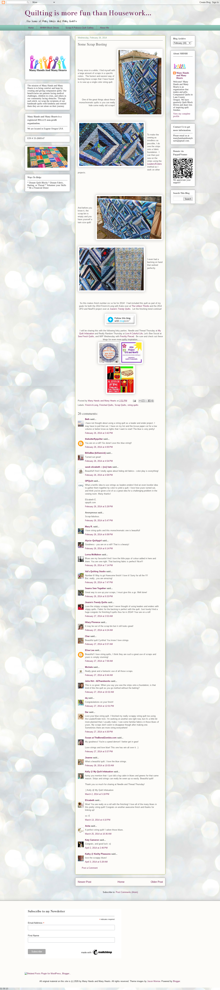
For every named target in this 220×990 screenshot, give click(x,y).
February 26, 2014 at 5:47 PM (99, 520)
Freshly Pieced (127, 336)
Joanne (88, 757)
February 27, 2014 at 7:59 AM (99, 661)
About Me (104, 28)
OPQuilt (89, 481)
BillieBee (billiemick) (95, 453)
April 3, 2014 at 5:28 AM (96, 862)
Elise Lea (89, 650)
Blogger (176, 981)
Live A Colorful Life (134, 333)
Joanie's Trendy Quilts (120, 309)
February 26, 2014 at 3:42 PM (99, 433)
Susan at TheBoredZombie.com (101, 737)
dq (86, 698)
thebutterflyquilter (94, 439)
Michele (89, 667)
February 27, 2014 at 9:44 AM (99, 675)
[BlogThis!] (143, 400)
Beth (87, 419)
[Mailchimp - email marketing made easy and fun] (97, 955)
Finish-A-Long (91, 405)
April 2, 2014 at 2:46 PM (96, 848)
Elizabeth (89, 800)
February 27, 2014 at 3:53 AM (99, 616)
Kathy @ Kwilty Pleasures (98, 854)
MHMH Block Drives (49, 28)
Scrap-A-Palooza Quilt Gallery (80, 28)
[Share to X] (146, 400)
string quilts (133, 405)
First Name (33, 935)
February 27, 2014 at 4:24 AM (99, 630)
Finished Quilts (106, 405)
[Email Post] (134, 401)
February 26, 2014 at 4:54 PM (99, 461)
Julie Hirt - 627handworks (97, 681)
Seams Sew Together (95, 588)
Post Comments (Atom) (127, 892)
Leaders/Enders (154, 164)
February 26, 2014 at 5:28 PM (99, 506)
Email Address (36, 922)
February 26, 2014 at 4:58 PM (99, 475)
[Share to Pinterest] (152, 400)
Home (31, 28)
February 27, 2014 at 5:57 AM (99, 644)
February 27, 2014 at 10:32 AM (99, 692)
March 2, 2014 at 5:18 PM (97, 794)
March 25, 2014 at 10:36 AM (98, 834)
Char (87, 636)
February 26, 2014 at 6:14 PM (99, 548)
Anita (87, 826)
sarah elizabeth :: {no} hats (98, 467)
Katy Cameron (92, 840)
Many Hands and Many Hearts (182, 75)
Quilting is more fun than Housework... (88, 13)
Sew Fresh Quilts (86, 336)
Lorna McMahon (93, 554)
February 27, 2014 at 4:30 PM (99, 732)
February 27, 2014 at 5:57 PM (99, 751)
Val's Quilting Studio (95, 571)
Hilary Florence (92, 622)
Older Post (157, 882)
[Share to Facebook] (149, 400)
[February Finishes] (120, 393)
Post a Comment (90, 868)
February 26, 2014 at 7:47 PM (99, 582)
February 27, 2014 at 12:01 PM (99, 706)
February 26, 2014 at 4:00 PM (99, 447)
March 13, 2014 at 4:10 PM (97, 820)
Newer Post (84, 882)
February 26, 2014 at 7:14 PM (99, 565)
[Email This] (140, 400)
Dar (86, 712)
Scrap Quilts (120, 405)
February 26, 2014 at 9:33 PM (99, 596)
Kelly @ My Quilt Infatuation (99, 771)
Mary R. (89, 526)
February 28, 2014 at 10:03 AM (99, 765)
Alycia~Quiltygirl (93, 540)
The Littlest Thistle (140, 306)
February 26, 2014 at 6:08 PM (99, 534)
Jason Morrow (153, 981)
